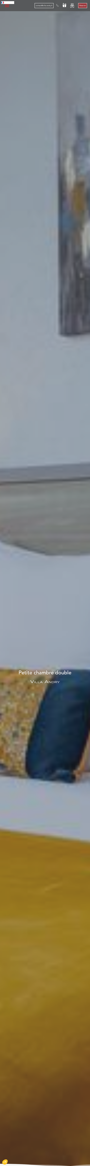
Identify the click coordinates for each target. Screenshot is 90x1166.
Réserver (82, 5)
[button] (5, 1162)
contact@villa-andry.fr (44, 5)
